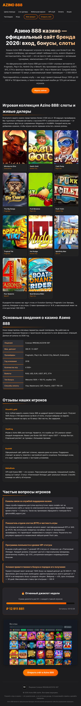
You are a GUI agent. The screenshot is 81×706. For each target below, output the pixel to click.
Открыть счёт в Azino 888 (40, 672)
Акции (69, 12)
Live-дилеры (23, 12)
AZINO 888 (12, 5)
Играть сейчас (40, 90)
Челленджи (8, 17)
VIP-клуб (51, 12)
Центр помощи (9, 12)
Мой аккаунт (31, 17)
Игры (18, 17)
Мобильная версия (38, 12)
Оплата (61, 12)
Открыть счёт (46, 17)
